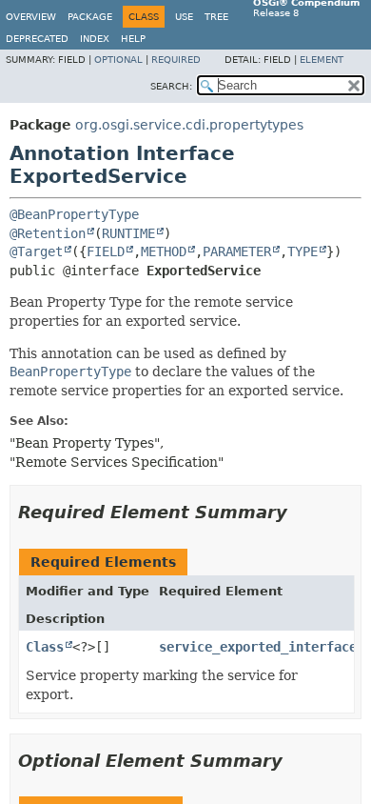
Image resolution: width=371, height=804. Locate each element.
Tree (216, 16)
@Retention (48, 233)
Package (90, 16)
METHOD (163, 251)
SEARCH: (171, 86)
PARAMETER (237, 251)
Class (45, 646)
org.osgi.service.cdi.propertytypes (189, 124)
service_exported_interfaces (261, 646)
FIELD (106, 251)
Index (94, 38)
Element (321, 59)
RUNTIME (128, 233)
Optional (118, 59)
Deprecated (37, 38)
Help (133, 38)
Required (176, 59)
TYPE (302, 251)
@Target (36, 251)
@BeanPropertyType (74, 214)
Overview (31, 16)
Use (184, 16)
